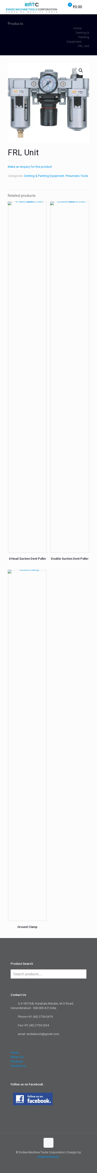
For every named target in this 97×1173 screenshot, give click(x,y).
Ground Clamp (27, 927)
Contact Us (18, 1066)
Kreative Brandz (48, 1156)
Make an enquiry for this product (30, 166)
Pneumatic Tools (77, 176)
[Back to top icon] (48, 1143)
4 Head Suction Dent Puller (27, 558)
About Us (17, 1057)
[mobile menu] (91, 7)
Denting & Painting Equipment (44, 176)
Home (77, 28)
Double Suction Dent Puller (70, 558)
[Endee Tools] (31, 7)
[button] (81, 70)
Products (17, 1061)
